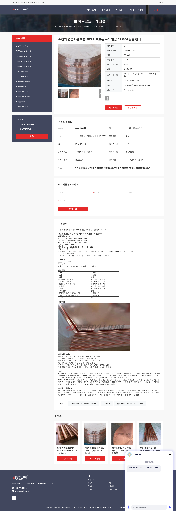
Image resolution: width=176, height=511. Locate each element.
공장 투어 (91, 483)
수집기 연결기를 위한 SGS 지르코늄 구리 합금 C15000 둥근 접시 (95, 450)
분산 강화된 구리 (22, 76)
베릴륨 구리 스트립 (23, 96)
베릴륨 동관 (20, 102)
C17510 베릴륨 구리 (23, 61)
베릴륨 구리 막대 (22, 91)
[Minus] (170, 454)
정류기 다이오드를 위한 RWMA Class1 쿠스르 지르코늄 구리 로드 (67, 450)
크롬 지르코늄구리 (65, 26)
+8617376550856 (30, 124)
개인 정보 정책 (112, 489)
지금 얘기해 (113, 108)
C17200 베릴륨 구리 (23, 51)
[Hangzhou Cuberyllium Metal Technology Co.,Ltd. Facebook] (154, 2)
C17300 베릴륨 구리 (23, 56)
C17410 (107, 404)
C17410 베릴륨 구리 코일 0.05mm (83, 404)
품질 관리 (91, 486)
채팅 (32, 136)
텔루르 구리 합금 (22, 107)
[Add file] (128, 507)
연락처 (90, 489)
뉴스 (109, 480)
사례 (109, 483)
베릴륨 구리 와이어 (23, 81)
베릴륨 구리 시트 (22, 86)
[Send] (170, 507)
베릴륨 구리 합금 (22, 46)
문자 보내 (73, 209)
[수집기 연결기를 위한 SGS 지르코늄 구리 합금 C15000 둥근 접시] (79, 65)
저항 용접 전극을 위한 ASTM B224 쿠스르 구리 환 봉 (150, 450)
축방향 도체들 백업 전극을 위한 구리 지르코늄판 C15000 (122, 450)
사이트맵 (111, 486)
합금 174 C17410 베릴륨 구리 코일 (130, 404)
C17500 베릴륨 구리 (23, 66)
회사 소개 (91, 480)
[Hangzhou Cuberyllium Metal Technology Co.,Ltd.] (20, 10)
